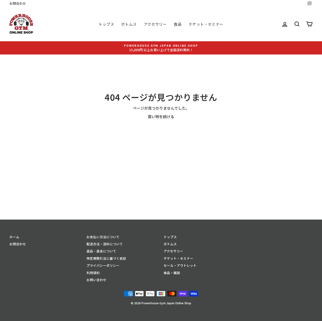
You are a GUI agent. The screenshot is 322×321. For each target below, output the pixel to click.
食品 (178, 24)
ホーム (14, 236)
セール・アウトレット (180, 265)
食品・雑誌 (172, 272)
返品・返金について (101, 251)
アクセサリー (155, 24)
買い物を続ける (161, 116)
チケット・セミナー (206, 24)
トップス (106, 24)
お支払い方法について (103, 236)
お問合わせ (17, 3)
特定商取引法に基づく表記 (106, 258)
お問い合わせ (96, 279)
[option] (161, 48)
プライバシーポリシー (103, 265)
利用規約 (93, 272)
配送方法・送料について (105, 244)
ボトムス (129, 24)
